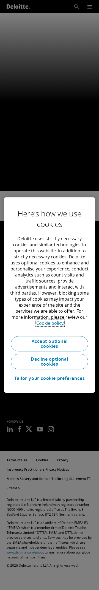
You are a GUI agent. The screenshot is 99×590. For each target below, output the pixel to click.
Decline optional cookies (49, 361)
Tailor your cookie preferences (49, 378)
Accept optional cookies (50, 343)
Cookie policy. (50, 323)
